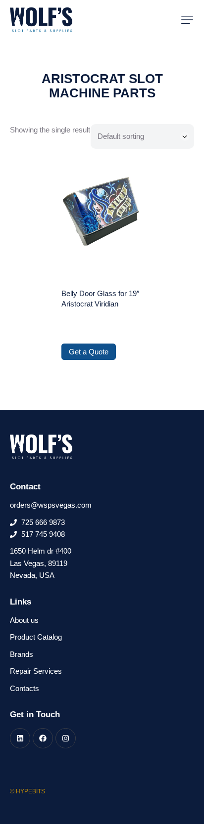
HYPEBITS (30, 791)
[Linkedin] (20, 738)
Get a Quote (88, 351)
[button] (187, 20)
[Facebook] (43, 738)
